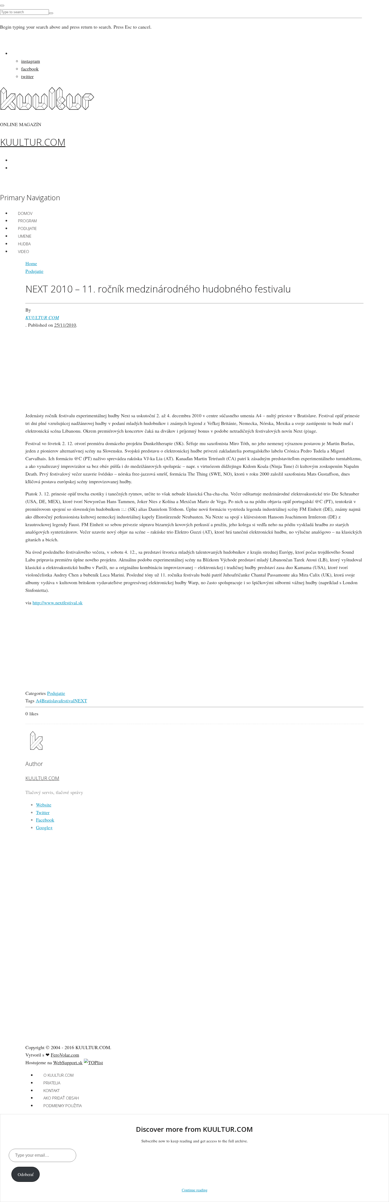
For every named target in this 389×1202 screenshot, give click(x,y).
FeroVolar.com (65, 1055)
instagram (30, 61)
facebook (30, 68)
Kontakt (51, 1090)
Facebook (45, 820)
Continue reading (194, 1189)
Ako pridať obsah (61, 1098)
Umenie (24, 236)
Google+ (44, 827)
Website (43, 804)
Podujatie (27, 228)
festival (67, 700)
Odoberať (25, 1174)
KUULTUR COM (42, 317)
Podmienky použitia (62, 1105)
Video (23, 251)
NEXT (80, 700)
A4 (39, 700)
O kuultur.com (58, 1075)
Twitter (42, 812)
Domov (25, 213)
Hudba (24, 243)
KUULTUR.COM (32, 142)
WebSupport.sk (68, 1062)
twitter (27, 76)
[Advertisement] (194, 366)
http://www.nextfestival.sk (58, 602)
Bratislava (51, 700)
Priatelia (51, 1082)
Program (27, 220)
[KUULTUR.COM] (47, 106)
